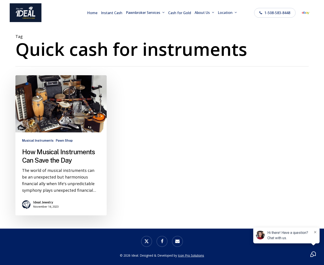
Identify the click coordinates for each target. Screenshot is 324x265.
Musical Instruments (38, 140)
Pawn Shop (64, 140)
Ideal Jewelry (43, 202)
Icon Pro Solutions (191, 255)
